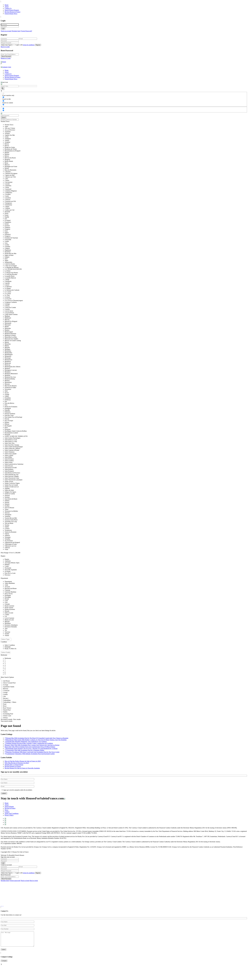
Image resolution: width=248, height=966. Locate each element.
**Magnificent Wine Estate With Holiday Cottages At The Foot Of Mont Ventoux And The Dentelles (36, 740)
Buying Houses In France (12, 12)
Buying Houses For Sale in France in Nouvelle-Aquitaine (22, 768)
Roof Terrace (7, 708)
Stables (5, 712)
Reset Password (6, 56)
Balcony (5, 688)
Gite (4, 696)
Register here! (5, 880)
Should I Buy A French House (14, 764)
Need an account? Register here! (11, 31)
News (6, 810)
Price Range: (5, 552)
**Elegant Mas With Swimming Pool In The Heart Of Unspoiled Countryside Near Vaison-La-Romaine (36, 738)
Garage (5, 692)
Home (6, 5)
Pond (4, 704)
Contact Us (8, 8)
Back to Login (5, 47)
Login (3, 28)
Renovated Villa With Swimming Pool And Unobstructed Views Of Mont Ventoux (30, 747)
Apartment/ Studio (8, 687)
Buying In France (10, 808)
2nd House (6, 681)
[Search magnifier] (2, 88)
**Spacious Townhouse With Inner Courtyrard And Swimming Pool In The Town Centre (32, 752)
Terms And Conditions (12, 813)
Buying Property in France (13, 766)
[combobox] (6, 639)
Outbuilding (6, 700)
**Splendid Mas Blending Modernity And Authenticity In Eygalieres (26, 741)
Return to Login (6, 58)
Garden (5, 694)
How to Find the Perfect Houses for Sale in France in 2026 (23, 761)
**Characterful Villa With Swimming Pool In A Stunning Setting (24, 750)
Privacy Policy (9, 815)
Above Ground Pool (9, 683)
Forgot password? (15, 880)
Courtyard (6, 690)
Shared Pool (7, 710)
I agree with (24, 45)
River (4, 706)
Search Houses (9, 806)
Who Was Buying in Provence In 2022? (17, 763)
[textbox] (6, 639)
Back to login (25, 880)
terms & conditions (28, 45)
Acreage (5, 685)
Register (38, 45)
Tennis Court (7, 716)
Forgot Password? (26, 31)
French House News (11, 13)
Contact (7, 812)
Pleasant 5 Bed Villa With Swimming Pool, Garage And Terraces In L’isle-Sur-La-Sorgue (32, 745)
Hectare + (6, 698)
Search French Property (12, 10)
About (7, 6)
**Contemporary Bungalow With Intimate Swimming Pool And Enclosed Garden (30, 754)
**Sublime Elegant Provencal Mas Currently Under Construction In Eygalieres (29, 743)
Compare (4, 960)
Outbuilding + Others (9, 702)
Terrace (5, 717)
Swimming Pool (8, 714)
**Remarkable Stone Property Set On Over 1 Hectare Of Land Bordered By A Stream (31, 748)
